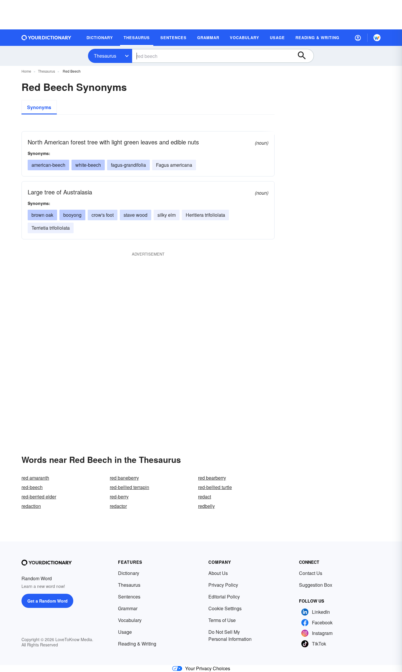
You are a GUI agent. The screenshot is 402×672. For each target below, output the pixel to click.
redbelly (206, 506)
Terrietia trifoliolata (50, 227)
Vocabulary (130, 620)
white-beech (88, 164)
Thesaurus (105, 55)
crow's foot (103, 214)
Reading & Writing (137, 643)
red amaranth (35, 477)
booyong (72, 214)
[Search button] (304, 55)
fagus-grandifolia (128, 164)
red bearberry (212, 477)
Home (26, 71)
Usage (125, 631)
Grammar (127, 608)
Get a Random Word (47, 601)
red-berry (119, 496)
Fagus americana (174, 164)
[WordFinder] (377, 38)
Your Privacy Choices (207, 668)
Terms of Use (222, 620)
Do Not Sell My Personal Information (230, 635)
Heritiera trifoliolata (205, 214)
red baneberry (124, 477)
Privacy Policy (223, 584)
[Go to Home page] (46, 37)
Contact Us (310, 573)
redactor (118, 506)
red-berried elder (38, 496)
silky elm (166, 214)
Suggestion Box (315, 584)
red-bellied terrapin (129, 487)
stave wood (135, 214)
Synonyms (39, 107)
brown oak (42, 214)
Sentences (129, 596)
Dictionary (128, 573)
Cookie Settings (225, 608)
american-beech (48, 164)
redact (204, 496)
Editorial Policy (224, 596)
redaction (31, 506)
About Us (218, 573)
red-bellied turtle (215, 487)
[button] (357, 37)
